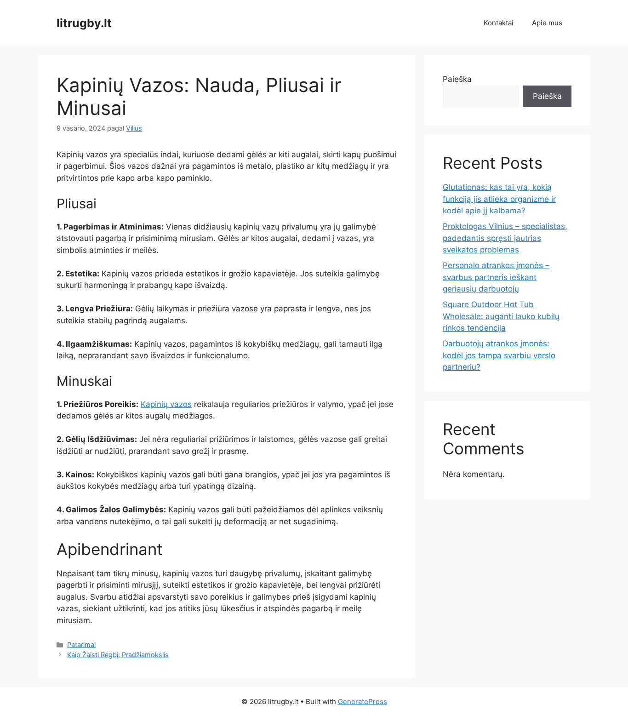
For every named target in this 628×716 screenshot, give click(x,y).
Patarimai (81, 644)
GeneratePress (362, 701)
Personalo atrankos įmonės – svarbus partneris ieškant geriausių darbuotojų (496, 277)
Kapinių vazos (166, 404)
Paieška (457, 79)
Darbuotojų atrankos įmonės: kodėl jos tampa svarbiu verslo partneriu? (499, 355)
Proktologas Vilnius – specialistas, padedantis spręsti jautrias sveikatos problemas (505, 238)
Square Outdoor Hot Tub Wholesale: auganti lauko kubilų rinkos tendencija (501, 316)
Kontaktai (499, 22)
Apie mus (547, 22)
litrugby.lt (84, 23)
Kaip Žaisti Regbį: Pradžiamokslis (118, 655)
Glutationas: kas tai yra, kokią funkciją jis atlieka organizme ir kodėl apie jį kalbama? (499, 199)
